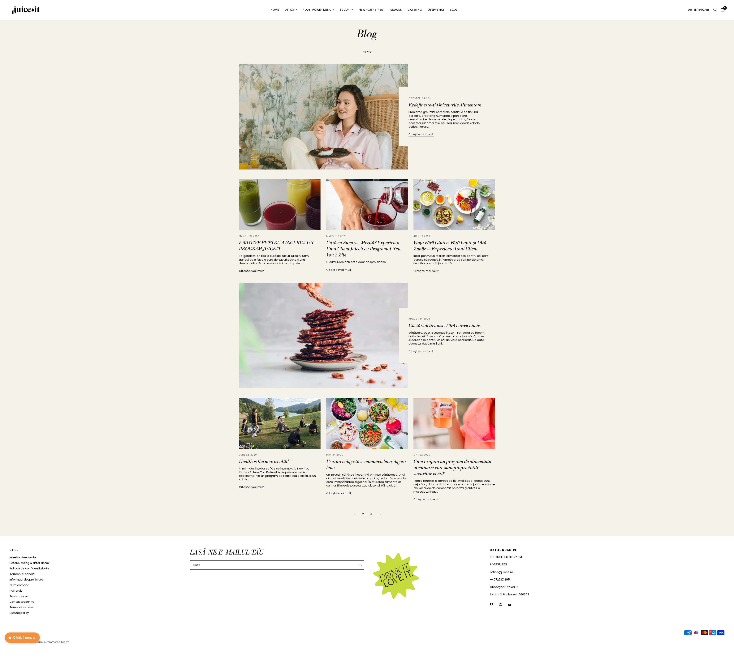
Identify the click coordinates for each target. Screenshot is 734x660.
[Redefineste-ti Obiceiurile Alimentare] (323, 117)
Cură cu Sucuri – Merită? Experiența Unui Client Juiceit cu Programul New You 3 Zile (363, 249)
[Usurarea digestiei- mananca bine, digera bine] (367, 423)
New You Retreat (372, 10)
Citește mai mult (421, 134)
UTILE (14, 550)
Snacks (396, 10)
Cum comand (19, 585)
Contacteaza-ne (22, 602)
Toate (367, 51)
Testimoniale (19, 596)
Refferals (16, 591)
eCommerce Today (56, 642)
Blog (454, 10)
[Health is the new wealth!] (280, 423)
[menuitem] (275, 10)
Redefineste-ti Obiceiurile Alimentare (444, 105)
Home (275, 10)
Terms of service (21, 607)
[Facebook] (494, 604)
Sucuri (345, 10)
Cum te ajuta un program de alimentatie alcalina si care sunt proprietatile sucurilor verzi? (452, 468)
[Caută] (715, 9)
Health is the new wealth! (264, 462)
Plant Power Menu (317, 10)
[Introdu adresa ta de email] (360, 565)
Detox (289, 10)
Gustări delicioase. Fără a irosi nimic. (444, 326)
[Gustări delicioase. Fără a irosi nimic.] (323, 335)
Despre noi (436, 10)
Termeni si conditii (22, 574)
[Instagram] (503, 604)
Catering (415, 10)
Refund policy (19, 613)
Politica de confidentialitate (29, 568)
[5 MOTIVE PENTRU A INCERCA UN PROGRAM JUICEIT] (280, 204)
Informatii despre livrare (26, 579)
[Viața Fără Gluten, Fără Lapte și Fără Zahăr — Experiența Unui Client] (454, 204)
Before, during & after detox (29, 563)
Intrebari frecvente (23, 557)
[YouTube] (512, 605)
